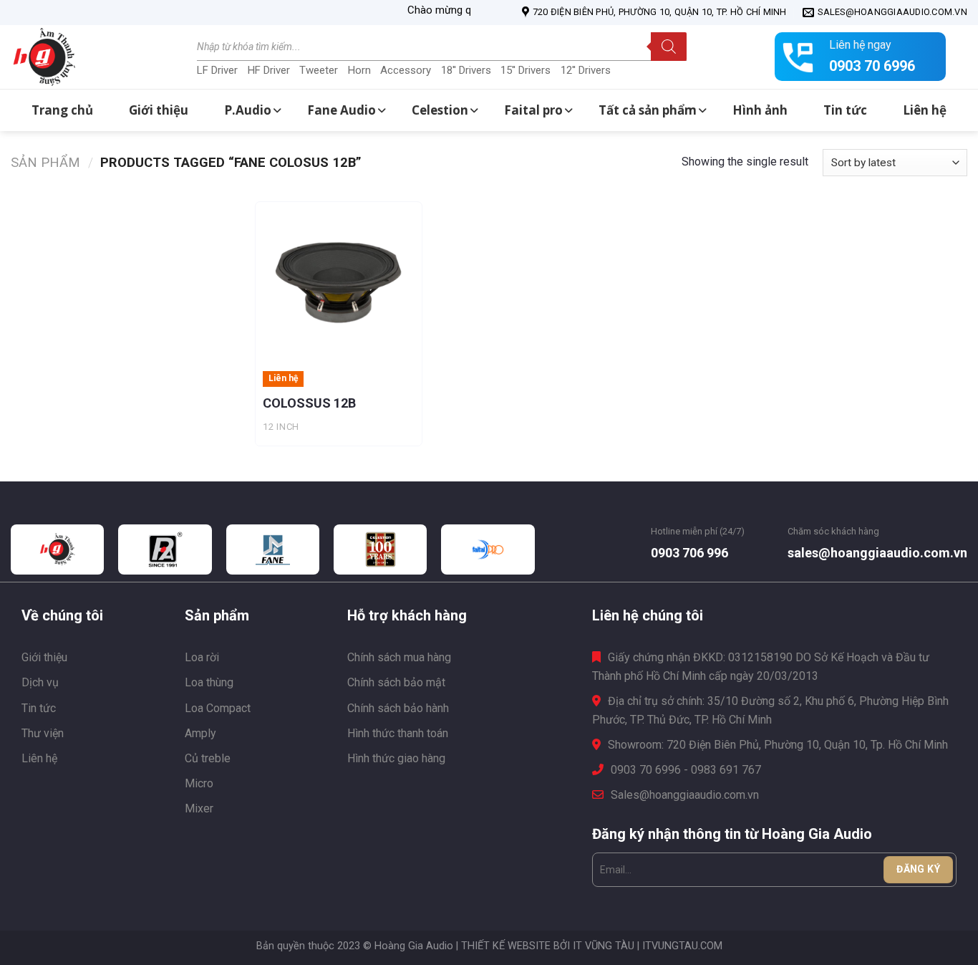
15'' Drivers (525, 70)
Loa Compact (218, 708)
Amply (200, 733)
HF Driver (269, 70)
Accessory (405, 70)
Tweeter (318, 70)
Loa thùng (209, 682)
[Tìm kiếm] (669, 46)
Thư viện (42, 733)
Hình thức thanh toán (397, 733)
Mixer (199, 808)
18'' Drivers (466, 70)
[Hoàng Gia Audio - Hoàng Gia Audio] (82, 57)
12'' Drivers (586, 70)
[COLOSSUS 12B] (339, 285)
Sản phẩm (45, 162)
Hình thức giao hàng (396, 758)
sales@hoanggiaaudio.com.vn (877, 552)
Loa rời (202, 657)
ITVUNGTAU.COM (682, 946)
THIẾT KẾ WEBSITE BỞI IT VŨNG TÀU (547, 946)
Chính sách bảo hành (398, 708)
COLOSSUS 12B (309, 403)
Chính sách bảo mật (396, 682)
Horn (359, 70)
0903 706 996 (689, 552)
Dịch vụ (40, 682)
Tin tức (38, 708)
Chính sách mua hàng (399, 657)
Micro (199, 783)
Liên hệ (39, 758)
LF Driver (217, 70)
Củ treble (208, 758)
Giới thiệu (44, 657)
